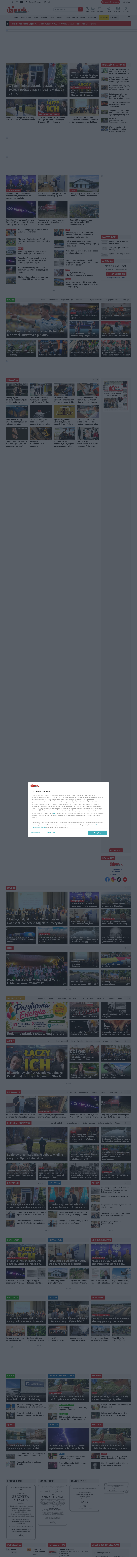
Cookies (43, 827)
